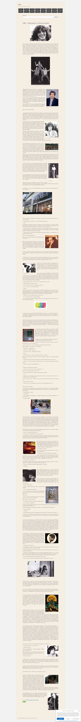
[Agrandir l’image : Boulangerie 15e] (57, 144)
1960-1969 (37, 9)
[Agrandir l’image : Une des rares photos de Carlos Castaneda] (57, 534)
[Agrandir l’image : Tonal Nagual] (57, 595)
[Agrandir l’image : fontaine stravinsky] (49, 400)
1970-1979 (43, 9)
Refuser (68, 718)
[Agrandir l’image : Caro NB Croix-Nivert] (57, 646)
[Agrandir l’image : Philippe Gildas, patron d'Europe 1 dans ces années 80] (57, 90)
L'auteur (54, 11)
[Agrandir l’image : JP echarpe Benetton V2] (57, 236)
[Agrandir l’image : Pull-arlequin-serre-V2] (57, 694)
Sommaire (26, 9)
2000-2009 (60, 9)
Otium (19, 4)
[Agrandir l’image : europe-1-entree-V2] (57, 487)
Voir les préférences (76, 718)
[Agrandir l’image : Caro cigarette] (34, 470)
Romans (37, 11)
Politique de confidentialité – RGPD (63, 720)
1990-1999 (54, 9)
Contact (60, 11)
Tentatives (32, 11)
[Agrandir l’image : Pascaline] (57, 676)
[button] (79, 710)
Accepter (60, 718)
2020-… (26, 11)
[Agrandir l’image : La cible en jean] (57, 164)
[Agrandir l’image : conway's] (34, 442)
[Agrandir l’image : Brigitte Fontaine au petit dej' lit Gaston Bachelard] (52, 562)
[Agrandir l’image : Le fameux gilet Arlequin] (34, 264)
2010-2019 (21, 11)
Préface (21, 9)
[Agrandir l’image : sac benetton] (45, 302)
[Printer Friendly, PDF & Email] (24, 701)
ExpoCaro (49, 11)
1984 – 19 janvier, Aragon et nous (32, 699)
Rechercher (24, 15)
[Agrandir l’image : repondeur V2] (32, 330)
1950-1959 (32, 9)
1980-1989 (48, 9)
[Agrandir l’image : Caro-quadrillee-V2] (49, 26)
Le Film (43, 11)
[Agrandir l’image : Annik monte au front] (57, 122)
